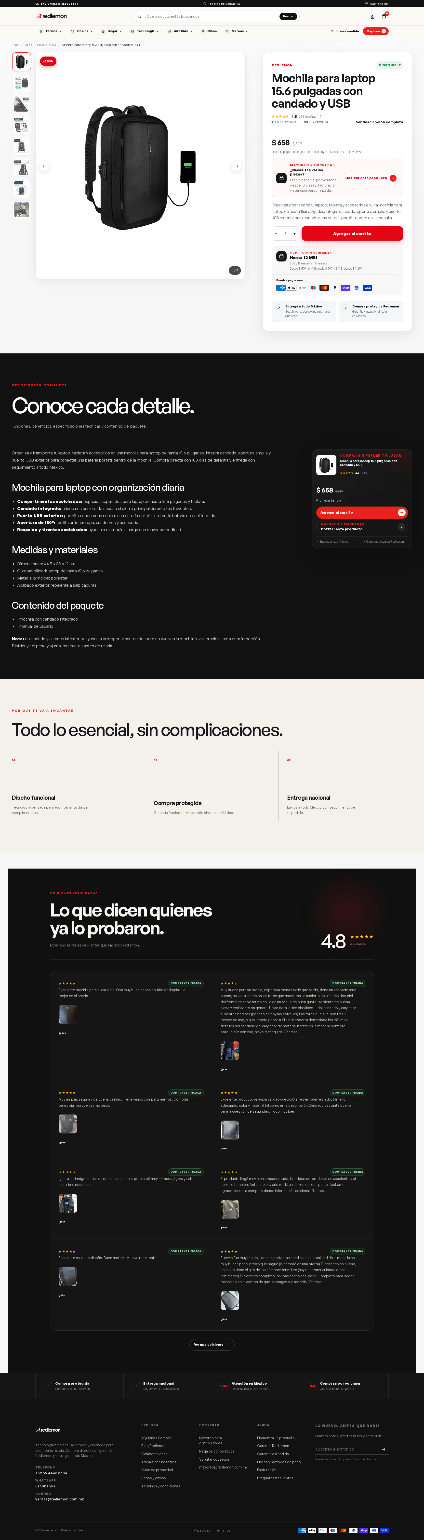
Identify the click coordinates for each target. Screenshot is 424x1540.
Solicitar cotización (214, 1459)
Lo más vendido (347, 31)
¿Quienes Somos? (156, 1438)
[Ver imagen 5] (21, 146)
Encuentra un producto (276, 1438)
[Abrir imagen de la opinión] (68, 1014)
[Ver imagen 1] (21, 61)
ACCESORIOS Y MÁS (40, 45)
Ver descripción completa (379, 122)
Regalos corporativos (217, 1451)
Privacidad (202, 1530)
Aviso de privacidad (157, 1470)
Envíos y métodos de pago (279, 1462)
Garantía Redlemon (273, 1446)
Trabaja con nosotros (158, 1462)
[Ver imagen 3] (21, 104)
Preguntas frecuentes (275, 1478)
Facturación (266, 1470)
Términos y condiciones (160, 1486)
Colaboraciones (154, 1454)
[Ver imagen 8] (21, 209)
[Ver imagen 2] (21, 82)
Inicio (15, 45)
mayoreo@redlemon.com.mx (221, 1467)
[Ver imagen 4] (21, 125)
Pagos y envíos (153, 1478)
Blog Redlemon (153, 1446)
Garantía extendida (273, 1454)
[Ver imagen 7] (21, 188)
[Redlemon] (51, 16)
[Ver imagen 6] (21, 167)
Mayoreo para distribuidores (210, 1440)
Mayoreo (373, 31)
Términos (223, 1530)
